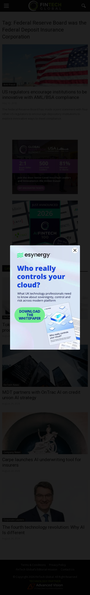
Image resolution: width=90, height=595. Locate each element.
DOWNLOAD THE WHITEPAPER (30, 315)
